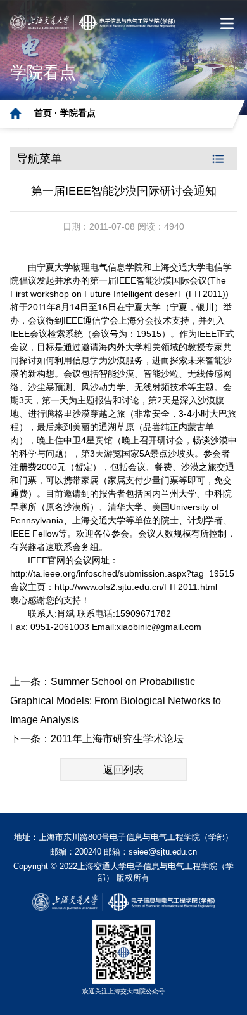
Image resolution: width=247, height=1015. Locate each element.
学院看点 (78, 113)
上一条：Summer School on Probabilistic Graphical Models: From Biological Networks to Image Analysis (115, 700)
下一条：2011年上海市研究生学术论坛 (97, 738)
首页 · (47, 113)
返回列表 (123, 769)
